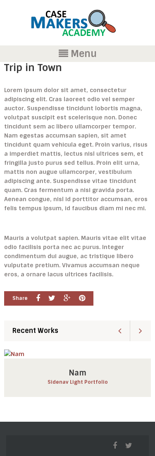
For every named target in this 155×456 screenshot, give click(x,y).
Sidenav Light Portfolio (78, 382)
